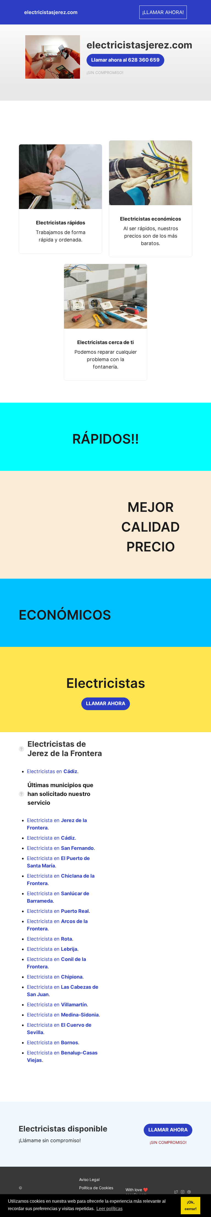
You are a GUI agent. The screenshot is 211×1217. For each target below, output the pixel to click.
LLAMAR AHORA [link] (105, 703)
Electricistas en (52, 771)
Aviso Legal (89, 1179)
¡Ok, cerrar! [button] (191, 1205)
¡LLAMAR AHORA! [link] (163, 12)
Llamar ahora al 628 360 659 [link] (125, 60)
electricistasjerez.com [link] (50, 12)
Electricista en (51, 838)
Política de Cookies (96, 1187)
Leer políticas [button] (109, 1208)
